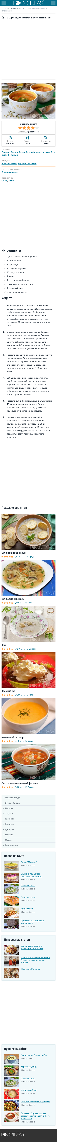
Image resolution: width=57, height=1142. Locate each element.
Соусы (8, 840)
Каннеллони (27, 908)
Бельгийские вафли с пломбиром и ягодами (32, 947)
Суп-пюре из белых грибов (34, 1055)
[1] (20, 128)
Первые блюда (17, 8)
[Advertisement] (28, 49)
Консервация (11, 845)
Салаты (9, 808)
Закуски (9, 813)
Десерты (9, 829)
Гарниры (9, 819)
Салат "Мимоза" (29, 862)
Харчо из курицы (29, 1066)
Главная (5, 8)
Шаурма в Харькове (30, 969)
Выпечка (9, 824)
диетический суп (29, 1090)
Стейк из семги (28, 897)
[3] (28, 128)
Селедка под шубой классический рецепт (31, 875)
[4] (33, 128)
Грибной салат (28, 885)
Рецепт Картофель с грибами (35, 1101)
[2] (24, 128)
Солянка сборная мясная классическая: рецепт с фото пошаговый (35, 1116)
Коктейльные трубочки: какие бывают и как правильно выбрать (35, 960)
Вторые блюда (12, 803)
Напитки (9, 834)
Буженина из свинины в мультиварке (32, 921)
